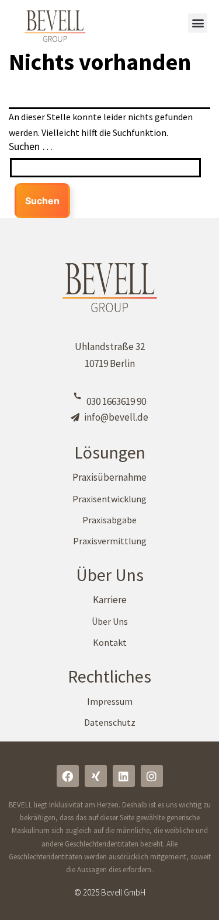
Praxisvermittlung (110, 541)
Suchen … (31, 146)
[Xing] (96, 776)
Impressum (110, 701)
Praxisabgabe (109, 520)
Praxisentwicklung (109, 499)
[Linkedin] (124, 776)
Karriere (110, 599)
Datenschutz (109, 722)
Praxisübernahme (109, 477)
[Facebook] (68, 776)
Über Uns (110, 621)
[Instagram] (152, 776)
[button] (197, 23)
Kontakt (110, 642)
